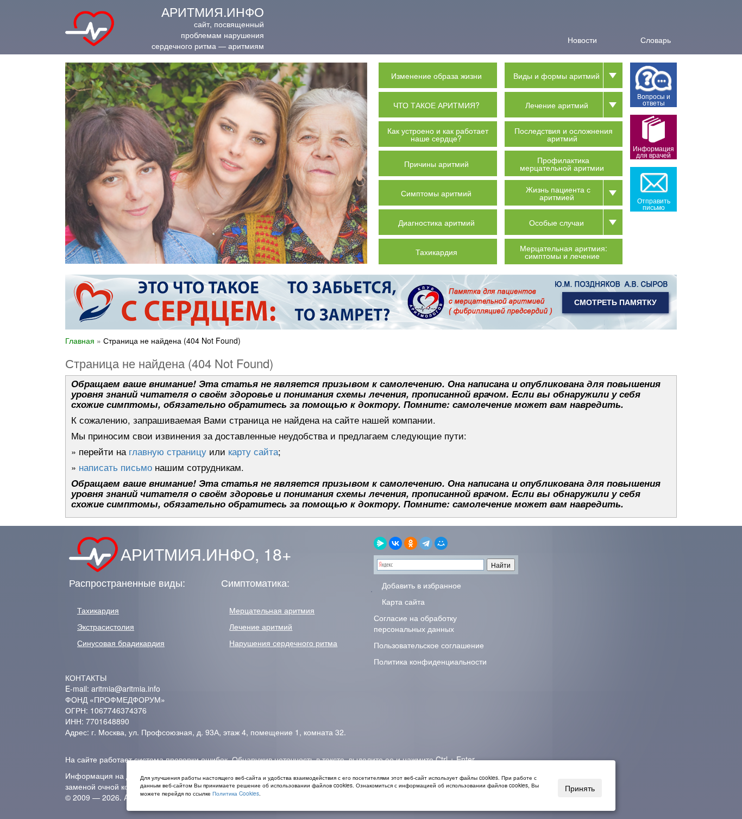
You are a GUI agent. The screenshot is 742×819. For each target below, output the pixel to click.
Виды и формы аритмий (556, 75)
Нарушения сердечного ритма (283, 642)
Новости (582, 39)
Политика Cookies (235, 793)
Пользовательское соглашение (429, 645)
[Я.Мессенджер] (380, 543)
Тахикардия (436, 251)
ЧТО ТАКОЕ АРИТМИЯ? (436, 105)
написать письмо (115, 467)
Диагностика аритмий (436, 222)
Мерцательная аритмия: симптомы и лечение (563, 252)
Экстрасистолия (105, 626)
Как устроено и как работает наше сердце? (437, 134)
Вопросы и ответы (653, 99)
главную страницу (167, 451)
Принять (580, 788)
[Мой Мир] (441, 543)
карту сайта (253, 451)
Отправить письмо (653, 204)
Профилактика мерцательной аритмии (562, 163)
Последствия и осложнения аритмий (563, 134)
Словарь (655, 39)
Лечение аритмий (556, 105)
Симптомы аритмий (436, 193)
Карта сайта (402, 601)
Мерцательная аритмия (272, 610)
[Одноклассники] (410, 543)
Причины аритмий (436, 163)
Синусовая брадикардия (121, 642)
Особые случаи (556, 222)
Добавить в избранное (420, 585)
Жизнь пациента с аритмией (558, 193)
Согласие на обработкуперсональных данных (415, 623)
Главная (80, 340)
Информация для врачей (653, 151)
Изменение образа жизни (436, 75)
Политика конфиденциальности (430, 661)
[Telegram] (425, 543)
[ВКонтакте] (395, 543)
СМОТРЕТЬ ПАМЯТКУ (615, 302)
